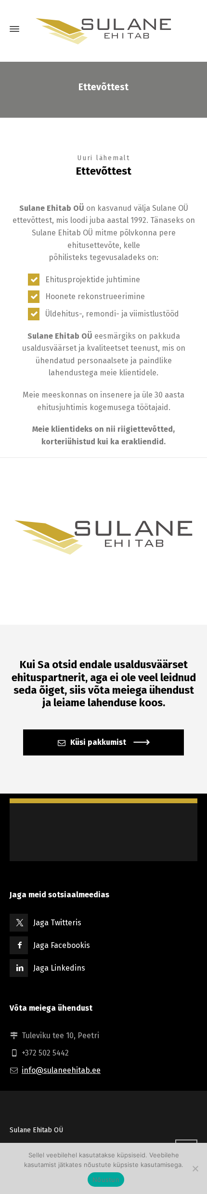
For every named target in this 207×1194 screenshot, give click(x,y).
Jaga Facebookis (61, 945)
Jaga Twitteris (57, 922)
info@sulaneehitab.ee (61, 1070)
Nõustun (105, 1179)
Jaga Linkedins (59, 968)
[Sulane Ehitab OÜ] (103, 29)
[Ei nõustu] (195, 1168)
